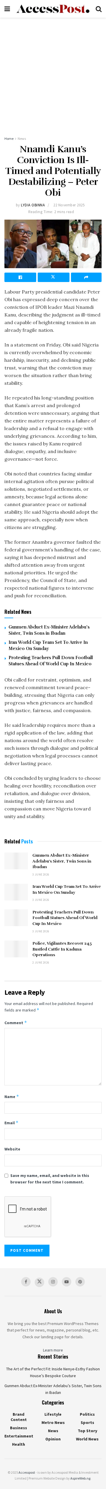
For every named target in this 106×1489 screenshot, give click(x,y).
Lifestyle (53, 1414)
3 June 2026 (40, 874)
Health (18, 1444)
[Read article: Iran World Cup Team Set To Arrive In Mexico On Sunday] (16, 892)
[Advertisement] (53, 74)
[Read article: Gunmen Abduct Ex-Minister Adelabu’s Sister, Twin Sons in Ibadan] (16, 861)
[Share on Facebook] (20, 277)
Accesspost (27, 1472)
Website (12, 1149)
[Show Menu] (7, 9)
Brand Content (19, 1417)
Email (11, 1122)
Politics (87, 1414)
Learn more (53, 1350)
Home (9, 138)
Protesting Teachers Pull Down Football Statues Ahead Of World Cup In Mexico (64, 918)
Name (11, 1096)
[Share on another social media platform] (86, 277)
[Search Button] (99, 9)
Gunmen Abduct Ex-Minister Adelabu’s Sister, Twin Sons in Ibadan (61, 861)
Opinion (53, 1439)
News (22, 138)
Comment (15, 1022)
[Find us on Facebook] (26, 1281)
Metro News (53, 1422)
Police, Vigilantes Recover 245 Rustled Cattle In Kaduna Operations (62, 949)
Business (18, 1427)
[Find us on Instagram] (53, 1281)
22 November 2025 (69, 205)
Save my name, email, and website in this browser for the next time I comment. (49, 1179)
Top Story (87, 1430)
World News (87, 1439)
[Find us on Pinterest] (80, 1281)
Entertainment (18, 1436)
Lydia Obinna (33, 205)
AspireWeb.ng (80, 1478)
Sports (87, 1422)
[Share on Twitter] (53, 277)
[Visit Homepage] (53, 9)
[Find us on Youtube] (66, 1281)
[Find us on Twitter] (39, 1282)
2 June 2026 (40, 962)
